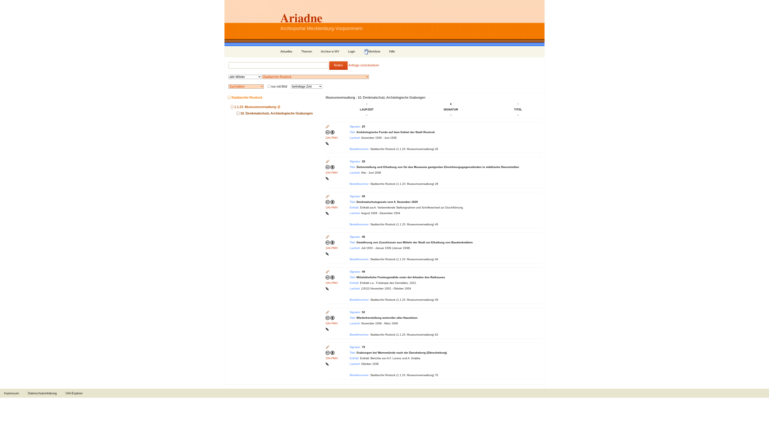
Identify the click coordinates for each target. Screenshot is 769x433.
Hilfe (392, 51)
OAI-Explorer (74, 393)
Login (351, 51)
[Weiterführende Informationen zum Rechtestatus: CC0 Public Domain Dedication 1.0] (330, 132)
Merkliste (374, 51)
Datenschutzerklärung (42, 393)
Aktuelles (286, 51)
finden (338, 65)
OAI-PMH (332, 137)
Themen (306, 51)
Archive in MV (330, 51)
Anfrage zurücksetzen (363, 65)
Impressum (11, 393)
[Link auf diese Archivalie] (327, 143)
